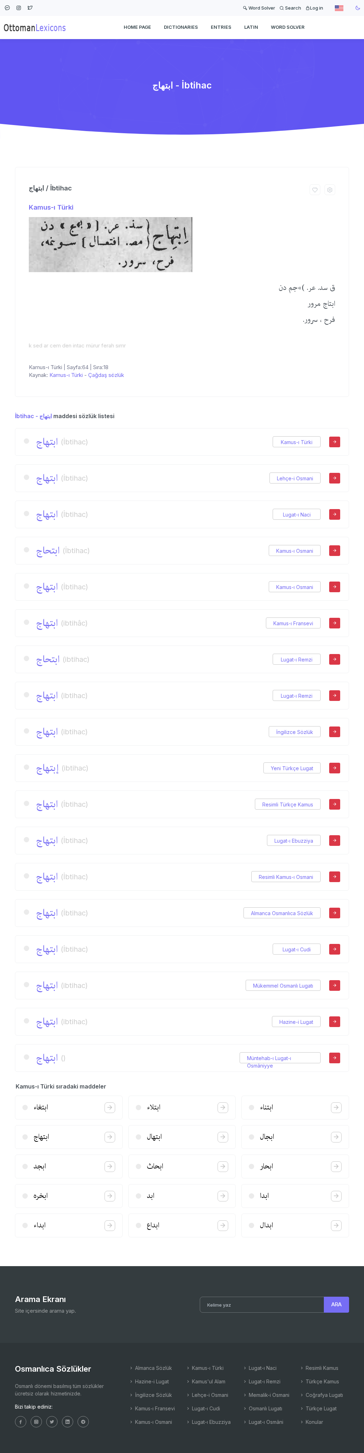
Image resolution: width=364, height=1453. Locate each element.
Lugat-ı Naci (297, 515)
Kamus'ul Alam (208, 1381)
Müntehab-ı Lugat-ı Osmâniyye (269, 1058)
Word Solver (261, 8)
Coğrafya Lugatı (323, 1395)
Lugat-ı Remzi (296, 660)
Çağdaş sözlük (106, 375)
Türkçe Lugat (320, 1408)
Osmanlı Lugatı (264, 1408)
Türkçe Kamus (321, 1381)
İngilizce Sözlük (294, 732)
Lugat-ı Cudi (297, 949)
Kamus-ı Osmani (294, 551)
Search (292, 8)
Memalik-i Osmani (268, 1395)
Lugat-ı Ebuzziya (293, 841)
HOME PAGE (137, 27)
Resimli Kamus (321, 1368)
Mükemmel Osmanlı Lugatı (283, 986)
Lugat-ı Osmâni (265, 1422)
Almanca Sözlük (153, 1368)
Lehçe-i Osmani (295, 478)
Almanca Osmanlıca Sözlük (282, 913)
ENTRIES (221, 27)
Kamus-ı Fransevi (293, 623)
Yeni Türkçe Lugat (292, 768)
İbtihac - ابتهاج (33, 416)
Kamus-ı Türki (51, 207)
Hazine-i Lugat (296, 1022)
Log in (316, 8)
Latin (251, 27)
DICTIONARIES (181, 27)
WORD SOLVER (288, 27)
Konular (313, 1422)
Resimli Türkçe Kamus (287, 804)
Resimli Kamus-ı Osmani (286, 877)
